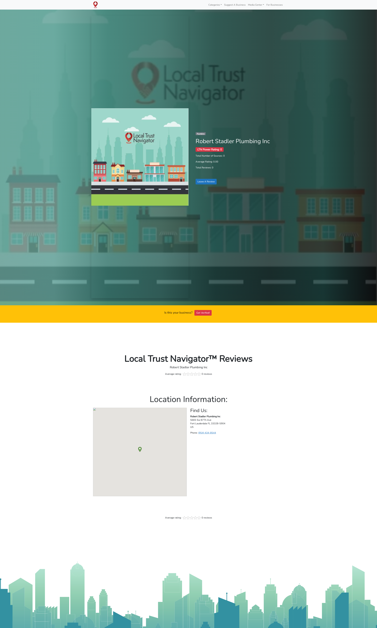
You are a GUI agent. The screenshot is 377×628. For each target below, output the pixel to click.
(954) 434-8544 (207, 432)
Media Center (255, 4)
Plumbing (201, 134)
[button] (140, 449)
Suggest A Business (235, 4)
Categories (214, 4)
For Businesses (274, 4)
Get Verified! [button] (203, 312)
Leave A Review (206, 181)
